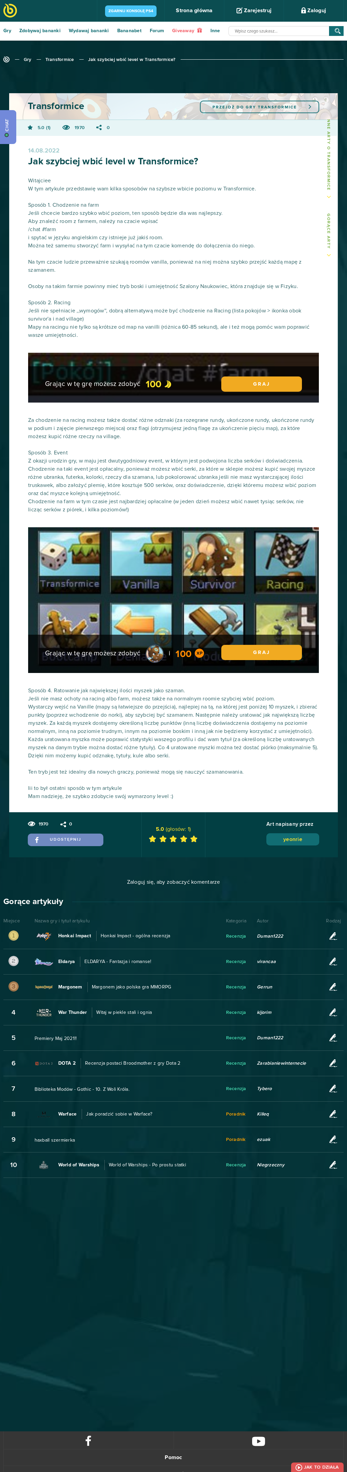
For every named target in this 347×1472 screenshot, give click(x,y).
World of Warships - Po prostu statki (147, 1165)
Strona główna (194, 10)
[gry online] (10, 11)
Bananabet (129, 30)
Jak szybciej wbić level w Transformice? (132, 59)
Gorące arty (328, 231)
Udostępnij (65, 840)
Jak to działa (321, 1467)
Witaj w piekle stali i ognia (124, 1012)
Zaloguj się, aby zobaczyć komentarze (173, 882)
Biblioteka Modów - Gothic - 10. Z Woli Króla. (82, 1089)
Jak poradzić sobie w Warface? (119, 1114)
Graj (261, 384)
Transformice (59, 59)
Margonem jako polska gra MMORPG (131, 987)
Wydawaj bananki (89, 30)
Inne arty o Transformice (328, 154)
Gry (7, 30)
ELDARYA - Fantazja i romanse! (117, 961)
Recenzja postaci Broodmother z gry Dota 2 (132, 1063)
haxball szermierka (55, 1140)
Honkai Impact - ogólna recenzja (135, 936)
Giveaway (184, 30)
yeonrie (292, 839)
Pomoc (173, 1457)
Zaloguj (316, 10)
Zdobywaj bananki (40, 30)
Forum (157, 30)
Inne (215, 30)
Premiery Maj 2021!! (56, 1038)
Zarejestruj (257, 10)
